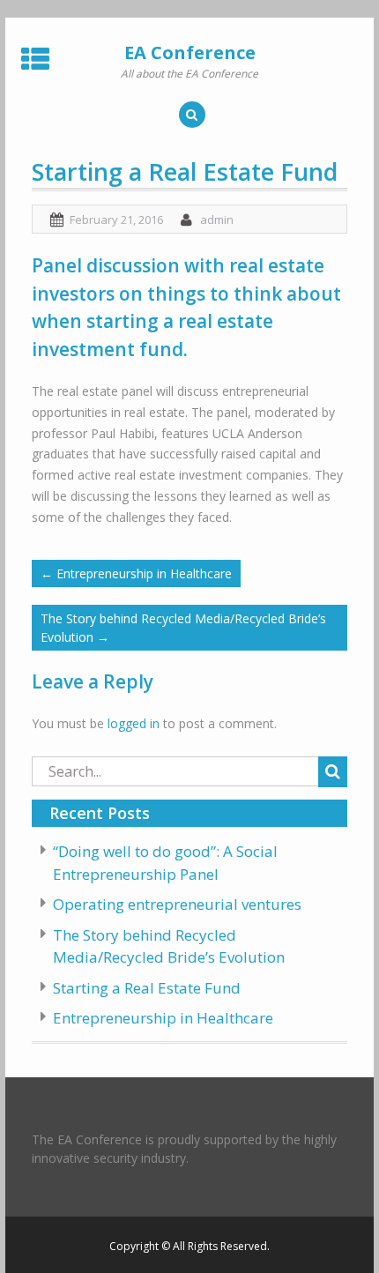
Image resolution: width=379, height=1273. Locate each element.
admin (217, 219)
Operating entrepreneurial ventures (177, 904)
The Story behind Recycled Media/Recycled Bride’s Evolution (183, 627)
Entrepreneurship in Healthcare (136, 573)
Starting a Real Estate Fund (147, 988)
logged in (134, 723)
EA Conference (190, 52)
